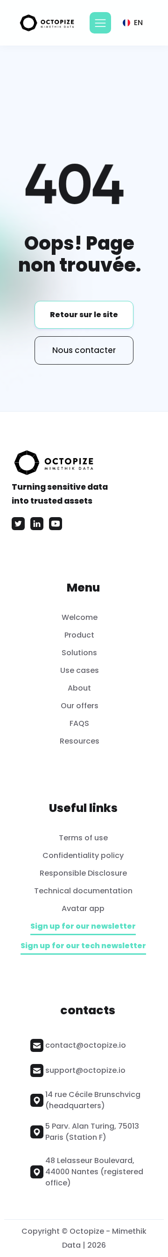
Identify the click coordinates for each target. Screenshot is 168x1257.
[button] (100, 22)
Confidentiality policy (83, 855)
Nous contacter (84, 350)
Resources (79, 741)
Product (79, 635)
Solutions (79, 652)
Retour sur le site (84, 314)
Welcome (80, 617)
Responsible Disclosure (83, 873)
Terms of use (83, 837)
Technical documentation (83, 890)
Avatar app (83, 908)
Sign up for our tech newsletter (83, 946)
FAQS (79, 723)
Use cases (79, 670)
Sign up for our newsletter (83, 926)
